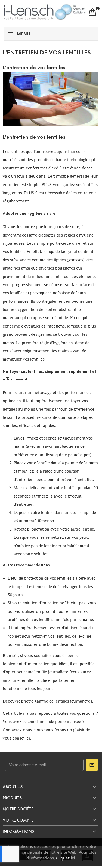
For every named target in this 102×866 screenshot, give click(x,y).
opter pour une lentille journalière (37, 672)
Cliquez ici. (66, 858)
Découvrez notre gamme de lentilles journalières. (48, 701)
